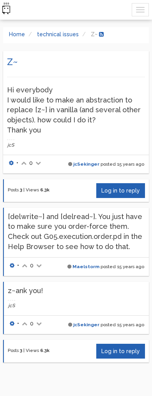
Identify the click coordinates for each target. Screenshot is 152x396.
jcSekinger (86, 164)
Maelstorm (85, 266)
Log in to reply (120, 190)
